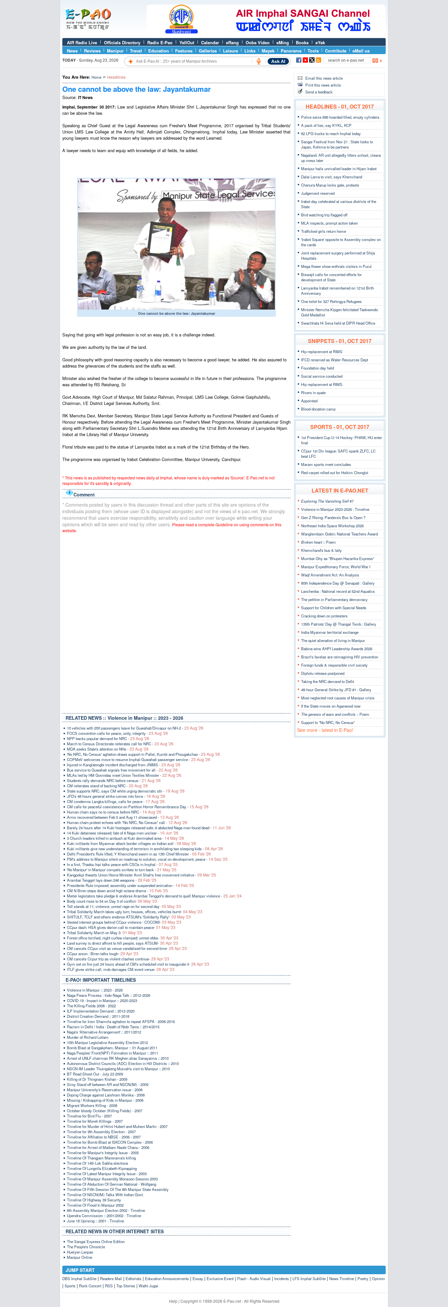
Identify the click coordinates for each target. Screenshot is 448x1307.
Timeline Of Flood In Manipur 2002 (95, 1205)
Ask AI (278, 61)
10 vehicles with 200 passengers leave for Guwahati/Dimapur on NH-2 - (135, 728)
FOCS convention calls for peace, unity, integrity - (117, 733)
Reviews (92, 51)
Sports (70, 1285)
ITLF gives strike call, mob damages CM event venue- (120, 969)
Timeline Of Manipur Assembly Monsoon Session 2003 (112, 1178)
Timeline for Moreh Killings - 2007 (95, 1121)
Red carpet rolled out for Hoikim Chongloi (334, 472)
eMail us (361, 51)
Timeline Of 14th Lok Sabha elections (97, 1163)
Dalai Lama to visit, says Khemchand (331, 176)
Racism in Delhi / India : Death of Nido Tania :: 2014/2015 (113, 1026)
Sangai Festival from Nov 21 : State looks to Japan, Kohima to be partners (337, 144)
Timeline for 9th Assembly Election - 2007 (101, 1131)
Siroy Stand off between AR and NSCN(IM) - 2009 (107, 1084)
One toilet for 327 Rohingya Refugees (331, 301)
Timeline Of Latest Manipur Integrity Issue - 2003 (107, 1173)
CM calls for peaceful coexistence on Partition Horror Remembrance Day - (138, 806)
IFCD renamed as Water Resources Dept (334, 359)
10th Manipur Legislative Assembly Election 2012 (107, 1042)
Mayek (268, 51)
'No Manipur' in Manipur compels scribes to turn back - (121, 869)
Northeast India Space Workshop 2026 (332, 525)
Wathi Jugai (148, 1285)
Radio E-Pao (160, 42)
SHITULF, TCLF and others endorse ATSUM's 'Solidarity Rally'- (129, 916)
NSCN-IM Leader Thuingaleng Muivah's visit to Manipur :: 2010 (118, 1068)
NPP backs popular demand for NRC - (108, 738)
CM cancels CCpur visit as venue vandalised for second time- (127, 948)
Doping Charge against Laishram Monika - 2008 (106, 1094)
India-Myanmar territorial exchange (329, 632)
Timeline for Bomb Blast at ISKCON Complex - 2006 (110, 1142)
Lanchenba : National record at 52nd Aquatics (338, 591)
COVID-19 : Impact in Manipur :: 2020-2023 (102, 1000)
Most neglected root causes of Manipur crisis (338, 697)
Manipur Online (79, 1257)
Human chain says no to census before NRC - (114, 811)
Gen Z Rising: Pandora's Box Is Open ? (333, 517)
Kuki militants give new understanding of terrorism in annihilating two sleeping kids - (145, 848)
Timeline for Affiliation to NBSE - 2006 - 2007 (104, 1136)
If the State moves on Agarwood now (330, 706)
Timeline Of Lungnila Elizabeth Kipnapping (102, 1168)
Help (173, 1301)
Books (302, 42)
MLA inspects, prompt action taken (329, 223)
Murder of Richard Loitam (88, 1037)
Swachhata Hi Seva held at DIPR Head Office (338, 323)
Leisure (230, 51)
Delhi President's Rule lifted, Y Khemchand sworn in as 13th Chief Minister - (139, 853)
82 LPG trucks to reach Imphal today (331, 133)
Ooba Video (258, 42)
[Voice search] (258, 61)
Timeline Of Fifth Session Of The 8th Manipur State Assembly (118, 1189)
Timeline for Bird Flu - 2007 (89, 1115)
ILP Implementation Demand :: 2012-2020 (100, 1011)
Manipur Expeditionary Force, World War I (335, 566)
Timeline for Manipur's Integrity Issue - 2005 (103, 1152)
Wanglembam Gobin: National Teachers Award (339, 533)
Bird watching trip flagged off (324, 214)
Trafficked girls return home (323, 231)
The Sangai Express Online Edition (96, 1241)
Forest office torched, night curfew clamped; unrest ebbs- (122, 937)
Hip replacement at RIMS (321, 351)
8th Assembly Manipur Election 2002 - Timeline (106, 1210)
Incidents (281, 1278)
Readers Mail (111, 1278)
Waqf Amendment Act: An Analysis (330, 574)
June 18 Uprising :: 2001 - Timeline (95, 1220)
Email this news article (324, 78)
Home (96, 77)
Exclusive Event (220, 1278)
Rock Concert (90, 1285)
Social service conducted (321, 376)
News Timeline (341, 1278)
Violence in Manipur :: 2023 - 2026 (95, 990)
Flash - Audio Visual (254, 1278)
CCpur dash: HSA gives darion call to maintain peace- (121, 927)
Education (158, 51)
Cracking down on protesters (324, 615)
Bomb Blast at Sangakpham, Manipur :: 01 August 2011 (112, 1047)
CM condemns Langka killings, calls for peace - (116, 801)
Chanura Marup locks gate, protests (330, 185)
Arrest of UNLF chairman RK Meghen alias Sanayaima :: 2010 (118, 1058)
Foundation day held (317, 368)
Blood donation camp (318, 409)
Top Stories (125, 1285)
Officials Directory (122, 42)
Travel (136, 51)
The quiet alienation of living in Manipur (333, 640)
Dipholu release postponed (322, 673)
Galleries (208, 51)
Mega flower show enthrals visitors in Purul (336, 266)
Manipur (115, 51)
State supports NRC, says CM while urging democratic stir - (126, 791)
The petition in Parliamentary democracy (334, 599)
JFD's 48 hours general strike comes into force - (116, 796)
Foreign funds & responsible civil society (334, 665)
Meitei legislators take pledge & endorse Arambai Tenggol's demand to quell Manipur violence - (154, 895)
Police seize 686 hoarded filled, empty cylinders (340, 117)
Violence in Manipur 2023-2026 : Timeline (335, 509)
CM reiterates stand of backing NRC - (107, 785)
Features (184, 51)
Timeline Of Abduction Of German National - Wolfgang (111, 1184)
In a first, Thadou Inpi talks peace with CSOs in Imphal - (122, 864)
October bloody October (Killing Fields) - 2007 (104, 1110)
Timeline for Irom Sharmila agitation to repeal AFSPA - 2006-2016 (121, 1021)
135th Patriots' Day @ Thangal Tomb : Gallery (338, 624)
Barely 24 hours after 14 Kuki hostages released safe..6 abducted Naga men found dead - (149, 827)
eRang (232, 42)
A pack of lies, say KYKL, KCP (326, 125)
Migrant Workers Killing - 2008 (92, 1105)
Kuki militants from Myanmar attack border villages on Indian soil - (131, 843)
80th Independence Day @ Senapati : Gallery (338, 583)
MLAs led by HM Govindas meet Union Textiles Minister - (124, 775)
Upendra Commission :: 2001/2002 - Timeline (104, 1215)
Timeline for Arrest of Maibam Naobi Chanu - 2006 (108, 1147)
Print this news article (323, 85)
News (72, 51)
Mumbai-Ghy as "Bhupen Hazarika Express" (337, 558)
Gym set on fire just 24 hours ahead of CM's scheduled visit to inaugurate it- (138, 964)
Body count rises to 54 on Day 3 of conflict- (112, 901)
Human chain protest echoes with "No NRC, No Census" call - (127, 822)
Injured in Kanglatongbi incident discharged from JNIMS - (123, 764)
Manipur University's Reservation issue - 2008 (104, 1089)
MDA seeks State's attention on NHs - (108, 749)
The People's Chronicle (86, 1246)
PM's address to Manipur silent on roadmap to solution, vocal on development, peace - (147, 859)
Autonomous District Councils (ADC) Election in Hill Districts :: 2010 (123, 1063)
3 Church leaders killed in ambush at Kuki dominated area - (125, 838)
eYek (320, 42)
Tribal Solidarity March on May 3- (104, 932)
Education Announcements (167, 1278)
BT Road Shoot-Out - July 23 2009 (95, 1073)
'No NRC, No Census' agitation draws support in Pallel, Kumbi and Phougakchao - (143, 754)
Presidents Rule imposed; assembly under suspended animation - (130, 885)
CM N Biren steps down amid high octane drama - (117, 890)
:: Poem (318, 542)
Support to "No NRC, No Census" (328, 722)
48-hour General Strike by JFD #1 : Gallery (336, 689)
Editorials (133, 1278)
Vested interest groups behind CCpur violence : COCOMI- (124, 922)
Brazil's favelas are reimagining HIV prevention (339, 656)
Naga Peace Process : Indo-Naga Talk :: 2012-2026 (108, 995)
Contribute (335, 51)
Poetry (362, 1278)
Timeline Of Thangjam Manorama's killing (101, 1157)
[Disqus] (176, 622)
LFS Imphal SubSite (309, 1278)
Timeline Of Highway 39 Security (94, 1199)
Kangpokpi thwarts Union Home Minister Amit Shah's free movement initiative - (141, 874)
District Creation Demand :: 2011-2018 (98, 1016)
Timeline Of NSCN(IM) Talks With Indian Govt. (105, 1194)
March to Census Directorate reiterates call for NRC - (120, 743)
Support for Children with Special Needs (333, 607)
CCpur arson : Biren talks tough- (102, 953)
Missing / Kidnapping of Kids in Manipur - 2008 (105, 1100)
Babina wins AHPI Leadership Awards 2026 (336, 648)
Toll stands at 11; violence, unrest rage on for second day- (124, 906)
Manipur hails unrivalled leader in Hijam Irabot (339, 168)
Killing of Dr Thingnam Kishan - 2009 (97, 1079)
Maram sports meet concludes (326, 464)
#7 (327, 501)
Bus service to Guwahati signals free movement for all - (122, 770)
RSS (109, 1285)
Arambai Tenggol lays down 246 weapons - (111, 880)
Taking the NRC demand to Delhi (327, 681)
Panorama (291, 51)
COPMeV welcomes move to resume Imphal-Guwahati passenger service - (138, 759)
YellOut (186, 42)
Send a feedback (319, 91)
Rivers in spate (313, 392)
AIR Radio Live (82, 42)
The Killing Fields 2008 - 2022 (91, 1005)
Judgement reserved (318, 193)
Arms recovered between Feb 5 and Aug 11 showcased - (123, 817)
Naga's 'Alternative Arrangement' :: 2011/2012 (104, 1032)
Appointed (309, 400)
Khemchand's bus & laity (321, 550)
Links (249, 51)
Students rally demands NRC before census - (114, 780)
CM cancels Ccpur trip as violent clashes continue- (118, 958)
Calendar (210, 42)
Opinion (378, 1278)
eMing (282, 42)
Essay (198, 1278)
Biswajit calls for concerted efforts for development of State (331, 277)
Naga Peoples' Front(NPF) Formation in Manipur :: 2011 (112, 1053)
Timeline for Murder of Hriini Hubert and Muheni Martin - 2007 (117, 1126)
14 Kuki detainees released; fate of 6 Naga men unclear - (122, 832)
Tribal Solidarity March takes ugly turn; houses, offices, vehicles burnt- (134, 911)
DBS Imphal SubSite (79, 1278)
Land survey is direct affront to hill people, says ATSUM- (122, 943)
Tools (313, 51)
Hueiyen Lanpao (80, 1252)
